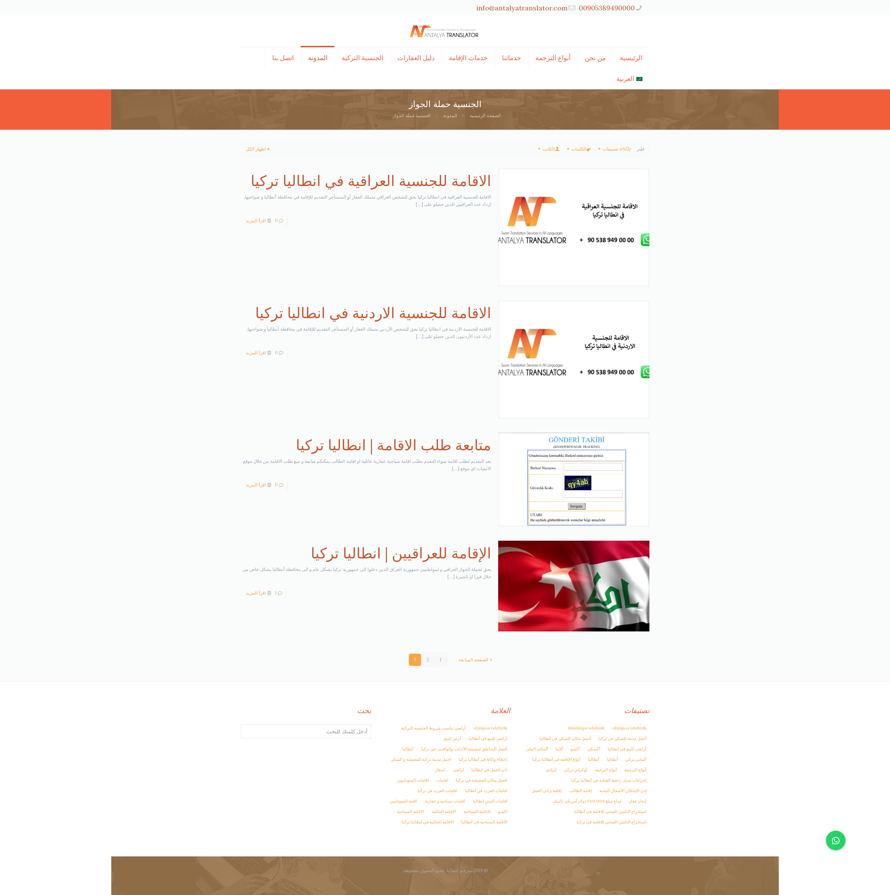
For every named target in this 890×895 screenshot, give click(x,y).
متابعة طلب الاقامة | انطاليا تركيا (393, 445)
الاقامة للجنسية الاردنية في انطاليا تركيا (373, 313)
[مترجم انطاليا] (445, 31)
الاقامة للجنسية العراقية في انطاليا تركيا (371, 180)
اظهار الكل (256, 149)
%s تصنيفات (614, 149)
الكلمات (578, 149)
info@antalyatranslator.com (522, 7)
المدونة (450, 116)
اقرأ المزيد (256, 221)
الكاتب (548, 149)
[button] (836, 840)
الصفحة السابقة (473, 660)
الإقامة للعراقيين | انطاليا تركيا (401, 553)
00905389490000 (607, 7)
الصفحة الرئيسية (485, 116)
